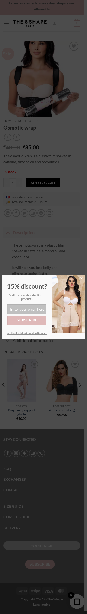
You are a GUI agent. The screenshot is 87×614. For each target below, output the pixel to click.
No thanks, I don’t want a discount (27, 333)
